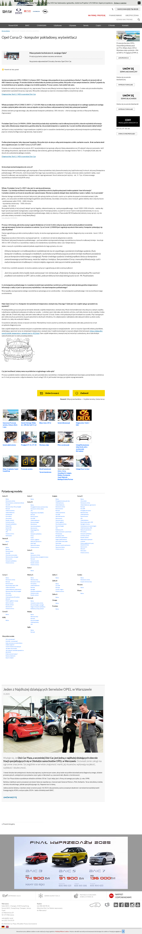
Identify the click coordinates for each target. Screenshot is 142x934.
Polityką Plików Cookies (62, 931)
